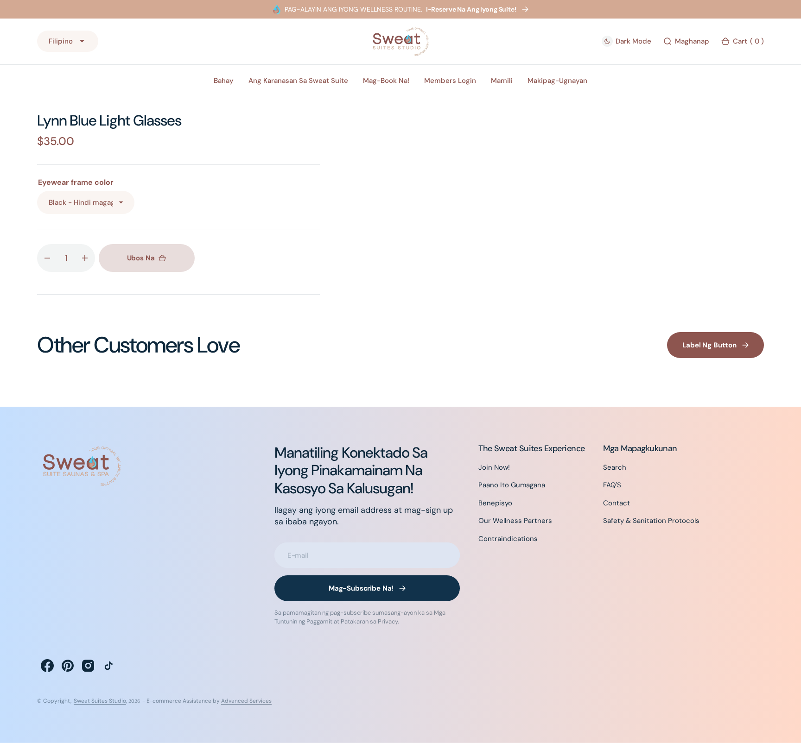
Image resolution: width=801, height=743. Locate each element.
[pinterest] (67, 665)
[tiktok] (108, 665)
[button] (742, 41)
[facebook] (47, 665)
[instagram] (88, 665)
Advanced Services (246, 701)
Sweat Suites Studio (100, 701)
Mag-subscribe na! (361, 588)
